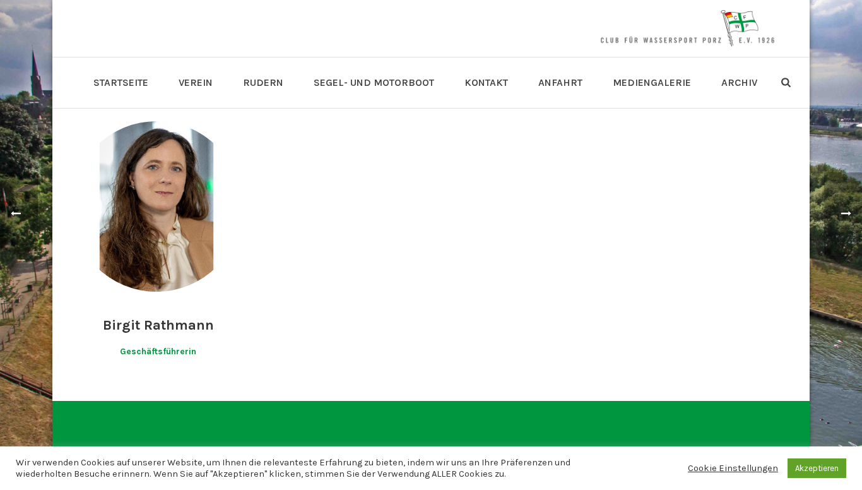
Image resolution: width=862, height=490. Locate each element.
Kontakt (486, 82)
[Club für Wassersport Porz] (687, 28)
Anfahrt (560, 82)
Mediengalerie (652, 82)
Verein (196, 82)
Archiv (739, 82)
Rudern (263, 82)
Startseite (120, 82)
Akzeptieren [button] (817, 468)
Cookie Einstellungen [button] (733, 468)
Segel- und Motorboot (374, 82)
